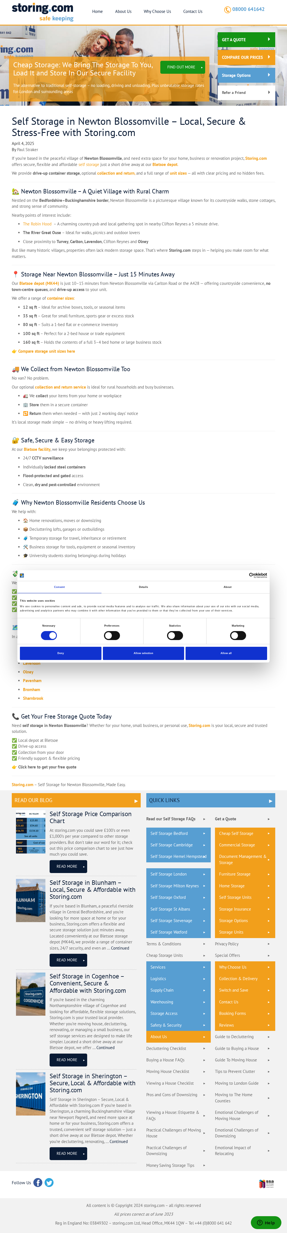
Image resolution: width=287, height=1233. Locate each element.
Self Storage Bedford (169, 833)
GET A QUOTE (234, 39)
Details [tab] (143, 587)
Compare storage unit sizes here (46, 351)
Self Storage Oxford (168, 897)
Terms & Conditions (163, 943)
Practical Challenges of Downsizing (166, 1150)
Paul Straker (27, 149)
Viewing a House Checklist (170, 1083)
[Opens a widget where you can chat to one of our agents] (266, 1223)
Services (158, 967)
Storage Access (164, 1013)
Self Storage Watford (169, 932)
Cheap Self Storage (236, 833)
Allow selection (143, 653)
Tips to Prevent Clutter (235, 1071)
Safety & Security (166, 1025)
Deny (60, 653)
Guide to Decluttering (234, 1036)
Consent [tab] (59, 587)
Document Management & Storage (243, 859)
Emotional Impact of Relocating (233, 1150)
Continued (120, 948)
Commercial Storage (237, 845)
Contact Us (192, 11)
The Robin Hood (37, 224)
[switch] (112, 635)
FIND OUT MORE (181, 67)
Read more (67, 866)
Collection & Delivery (238, 978)
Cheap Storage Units (164, 955)
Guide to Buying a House (237, 1048)
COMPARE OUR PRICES (242, 57)
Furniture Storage (235, 874)
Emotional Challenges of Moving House (236, 1115)
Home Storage (232, 885)
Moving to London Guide (237, 1083)
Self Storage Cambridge (172, 845)
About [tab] (228, 587)
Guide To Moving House (236, 1060)
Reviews (226, 1025)
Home (97, 11)
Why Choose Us (157, 11)
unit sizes (178, 173)
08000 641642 (248, 9)
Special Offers (227, 955)
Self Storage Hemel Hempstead (179, 856)
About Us (123, 11)
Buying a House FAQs (165, 1060)
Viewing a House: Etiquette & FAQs (172, 1115)
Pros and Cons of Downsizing (171, 1094)
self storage (88, 164)
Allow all (226, 653)
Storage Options (236, 75)
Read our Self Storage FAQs (170, 818)
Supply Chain (162, 990)
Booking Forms (232, 1013)
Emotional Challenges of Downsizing (236, 1133)
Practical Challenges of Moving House (173, 1133)
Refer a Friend (234, 92)
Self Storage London (169, 874)
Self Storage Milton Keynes (175, 885)
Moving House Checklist (167, 1071)
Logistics (158, 978)
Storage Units (231, 932)
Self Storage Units (235, 897)
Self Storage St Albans (170, 909)
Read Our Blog (33, 800)
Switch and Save (233, 990)
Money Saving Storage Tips (170, 1165)
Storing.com (256, 158)
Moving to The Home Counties (234, 1097)
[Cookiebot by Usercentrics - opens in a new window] (242, 575)
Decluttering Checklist (166, 1048)
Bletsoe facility (37, 449)
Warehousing (162, 1002)
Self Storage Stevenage (171, 920)
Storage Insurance (235, 909)
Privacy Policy (227, 943)
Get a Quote (225, 818)
